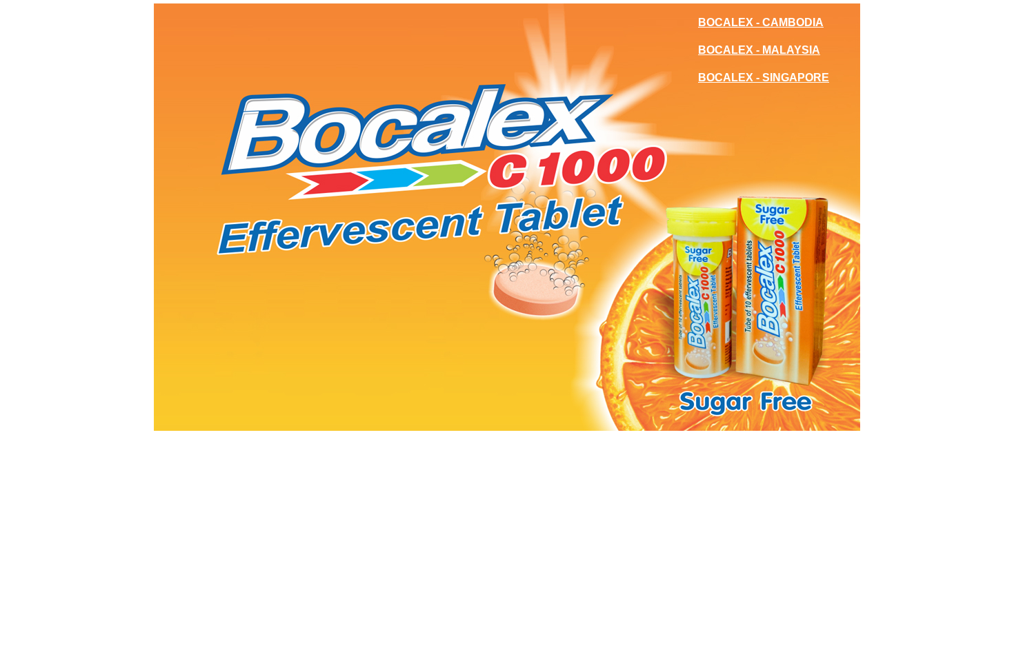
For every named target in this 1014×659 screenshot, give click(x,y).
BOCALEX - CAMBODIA (761, 22)
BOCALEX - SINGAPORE (763, 77)
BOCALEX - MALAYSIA (759, 50)
